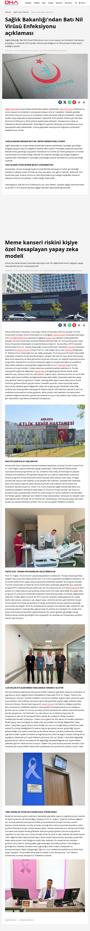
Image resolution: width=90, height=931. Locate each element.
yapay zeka (51, 338)
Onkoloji (71, 347)
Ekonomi (59, 3)
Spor (44, 3)
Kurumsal (68, 3)
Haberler (8, 12)
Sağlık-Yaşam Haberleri (21, 12)
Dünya (50, 3)
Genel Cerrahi (23, 350)
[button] (9, 320)
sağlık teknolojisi (10, 920)
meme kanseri (20, 263)
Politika (36, 3)
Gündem (28, 3)
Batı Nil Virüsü (26, 40)
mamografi (63, 365)
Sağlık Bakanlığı (12, 40)
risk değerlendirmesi (18, 338)
